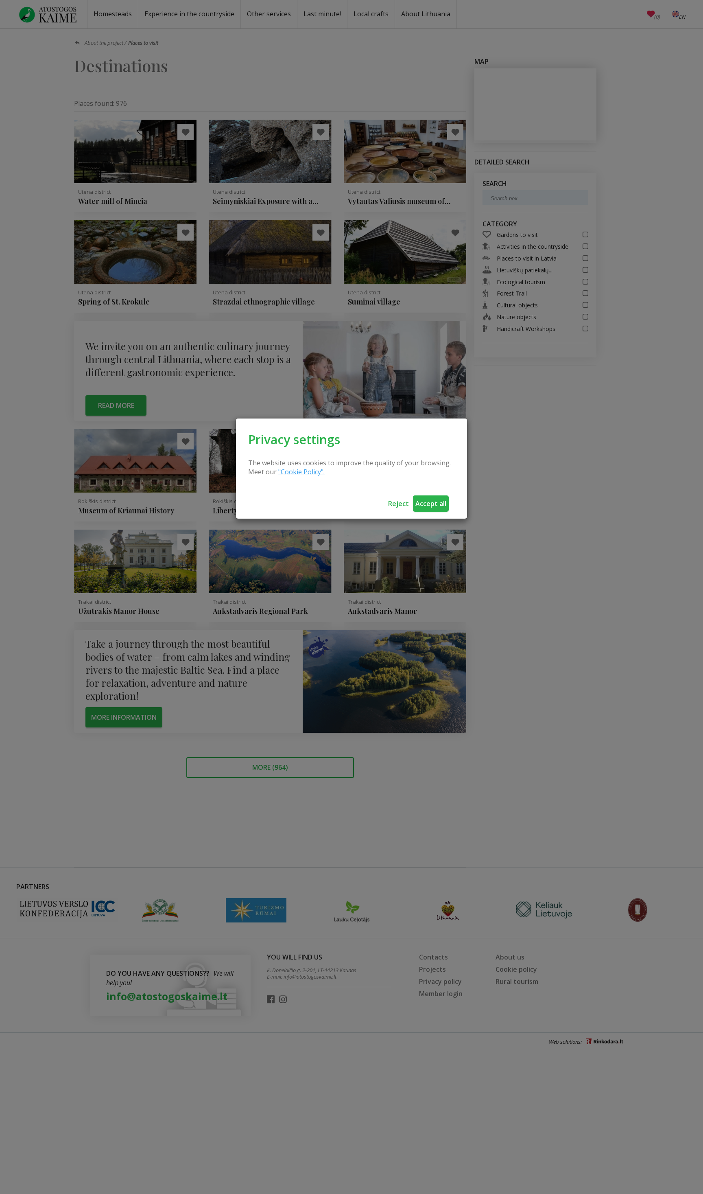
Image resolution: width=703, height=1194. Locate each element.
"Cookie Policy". (301, 471)
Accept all (430, 503)
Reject (398, 503)
